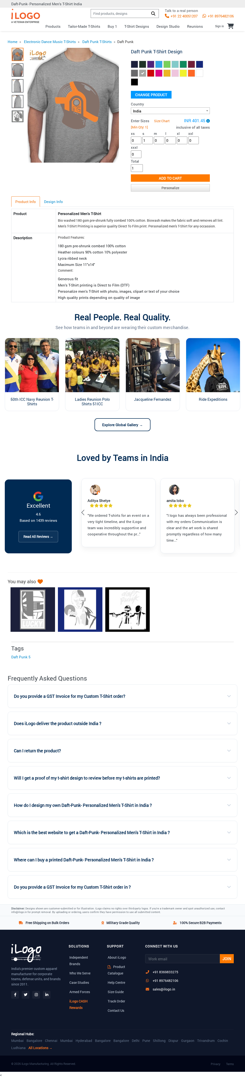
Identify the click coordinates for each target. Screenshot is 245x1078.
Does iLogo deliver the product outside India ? (57, 723)
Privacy (215, 1064)
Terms (230, 1064)
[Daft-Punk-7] (125, 609)
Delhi (135, 1041)
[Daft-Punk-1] (30, 609)
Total (135, 161)
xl (178, 133)
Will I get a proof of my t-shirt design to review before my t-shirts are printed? (87, 778)
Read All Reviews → (38, 536)
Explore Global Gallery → (122, 424)
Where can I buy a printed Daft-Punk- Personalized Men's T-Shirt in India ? (84, 860)
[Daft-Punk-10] (78, 609)
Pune (146, 1041)
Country (137, 104)
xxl (190, 133)
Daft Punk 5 (20, 656)
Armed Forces (79, 992)
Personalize (170, 188)
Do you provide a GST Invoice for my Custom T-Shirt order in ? (72, 887)
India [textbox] (137, 111)
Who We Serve (79, 973)
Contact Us (116, 1010)
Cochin (222, 1041)
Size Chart (162, 121)
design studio (168, 26)
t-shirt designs (136, 26)
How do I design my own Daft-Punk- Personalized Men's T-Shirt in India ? (83, 805)
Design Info (53, 201)
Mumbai (17, 1041)
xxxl (134, 147)
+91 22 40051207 (184, 16)
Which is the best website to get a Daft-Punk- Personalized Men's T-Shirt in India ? (92, 832)
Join (227, 958)
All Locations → (40, 1048)
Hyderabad (84, 1041)
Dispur (173, 1041)
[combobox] (170, 110)
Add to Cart (170, 178)
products (53, 26)
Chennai (51, 1041)
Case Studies (79, 982)
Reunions (195, 26)
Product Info (25, 201)
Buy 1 (112, 26)
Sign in (219, 26)
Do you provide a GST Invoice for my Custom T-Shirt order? (69, 696)
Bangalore (34, 1041)
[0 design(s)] (230, 26)
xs (133, 133)
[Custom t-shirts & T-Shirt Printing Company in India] (25, 16)
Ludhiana (18, 1048)
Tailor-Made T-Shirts (84, 26)
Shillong (159, 1041)
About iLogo (117, 957)
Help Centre (116, 982)
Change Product (151, 94)
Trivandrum (206, 1041)
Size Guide (116, 992)
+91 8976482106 (220, 16)
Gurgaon (187, 1041)
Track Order (116, 1001)
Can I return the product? (37, 751)
